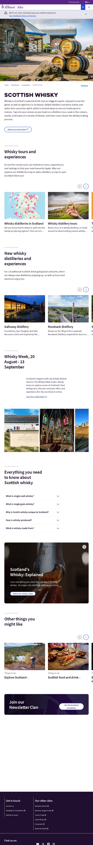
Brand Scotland (40, 828)
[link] (83, 7)
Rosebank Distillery (60, 327)
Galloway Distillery (16, 327)
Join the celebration (35, 396)
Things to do (15, 85)
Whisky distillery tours (62, 223)
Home (7, 85)
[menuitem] (17, 806)
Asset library (39, 819)
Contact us (10, 806)
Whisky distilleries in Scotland (23, 223)
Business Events (41, 806)
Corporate (39, 824)
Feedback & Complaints (14, 810)
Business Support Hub (43, 810)
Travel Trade (39, 815)
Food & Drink (26, 85)
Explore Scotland (15, 677)
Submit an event (12, 815)
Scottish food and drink (63, 677)
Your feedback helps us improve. (22, 15)
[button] (89, 7)
